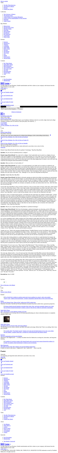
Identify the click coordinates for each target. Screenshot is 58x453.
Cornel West (7, 35)
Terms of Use (7, 429)
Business (6, 42)
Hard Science (7, 56)
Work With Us (7, 425)
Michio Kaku (7, 26)
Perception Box (7, 71)
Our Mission (7, 424)
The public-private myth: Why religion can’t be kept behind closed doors (18, 346)
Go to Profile (4, 122)
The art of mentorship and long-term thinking (11, 336)
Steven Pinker (7, 31)
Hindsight (6, 19)
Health (5, 55)
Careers (5, 432)
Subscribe (9, 116)
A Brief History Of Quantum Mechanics (13, 17)
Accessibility (7, 431)
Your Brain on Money (9, 6)
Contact (5, 427)
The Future (6, 52)
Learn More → (4, 88)
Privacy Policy (7, 428)
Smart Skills (6, 47)
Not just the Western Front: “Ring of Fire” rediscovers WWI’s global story (18, 302)
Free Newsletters (8, 79)
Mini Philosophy (8, 66)
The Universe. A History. (10, 14)
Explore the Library (8, 9)
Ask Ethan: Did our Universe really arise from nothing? (14, 325)
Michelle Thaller (7, 28)
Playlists (6, 7)
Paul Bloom (6, 33)
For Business (4, 116)
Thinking (6, 44)
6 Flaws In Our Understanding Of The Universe (15, 18)
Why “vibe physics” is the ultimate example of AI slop (13, 311)
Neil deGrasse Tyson (9, 27)
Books (2, 301)
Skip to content (4, 1)
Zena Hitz (6, 30)
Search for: (3, 106)
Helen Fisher (7, 37)
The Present (6, 51)
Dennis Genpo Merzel (6, 118)
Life (5, 54)
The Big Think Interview (10, 5)
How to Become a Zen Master (8, 285)
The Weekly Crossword (9, 441)
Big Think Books (8, 63)
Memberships (7, 80)
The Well (6, 70)
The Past (6, 50)
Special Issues (7, 58)
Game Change (7, 21)
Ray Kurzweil (7, 34)
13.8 (5, 74)
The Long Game (8, 68)
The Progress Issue (8, 15)
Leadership (6, 46)
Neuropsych (6, 43)
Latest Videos (4, 124)
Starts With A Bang (8, 64)
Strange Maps (7, 72)
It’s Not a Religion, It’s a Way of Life (9, 125)
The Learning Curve (8, 67)
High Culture (7, 48)
